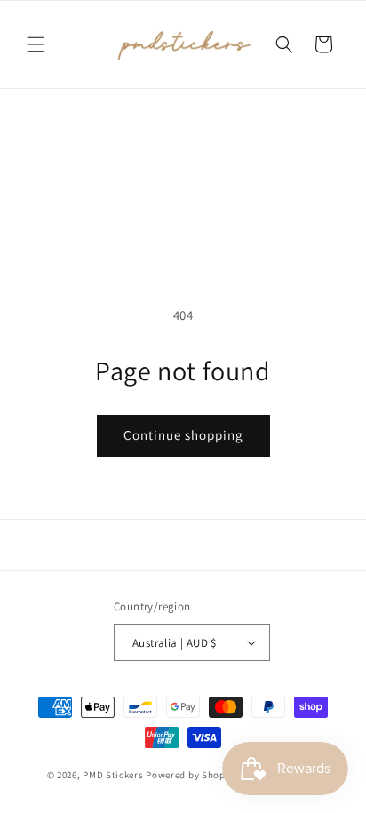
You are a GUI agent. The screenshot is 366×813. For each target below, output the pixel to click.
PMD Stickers (113, 775)
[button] (35, 44)
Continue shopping (183, 434)
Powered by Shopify (191, 775)
